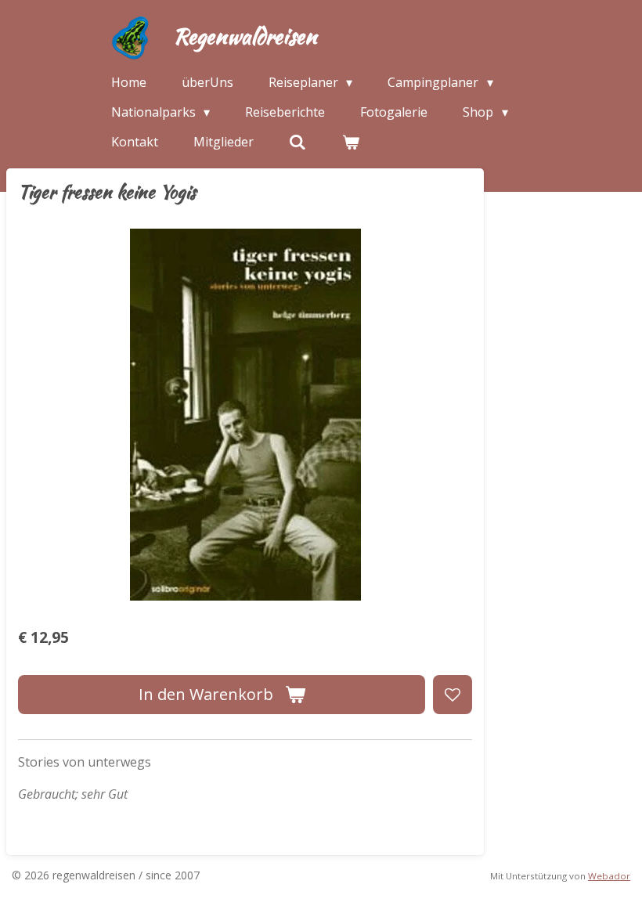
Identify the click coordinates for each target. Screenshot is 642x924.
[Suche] (297, 142)
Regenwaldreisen (245, 36)
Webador (609, 876)
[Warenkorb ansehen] (350, 142)
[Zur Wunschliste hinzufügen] (452, 694)
